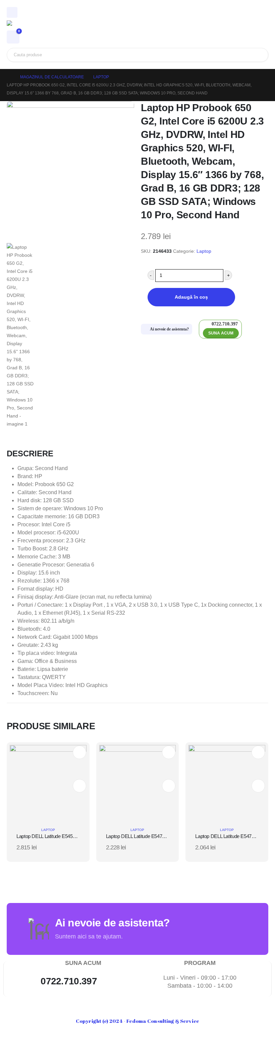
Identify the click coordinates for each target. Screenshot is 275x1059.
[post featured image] (48, 782)
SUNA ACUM (220, 333)
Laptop (204, 251)
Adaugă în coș (191, 297)
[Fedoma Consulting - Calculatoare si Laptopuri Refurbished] (25, 25)
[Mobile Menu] (12, 12)
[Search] (258, 55)
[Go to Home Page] (9, 77)
